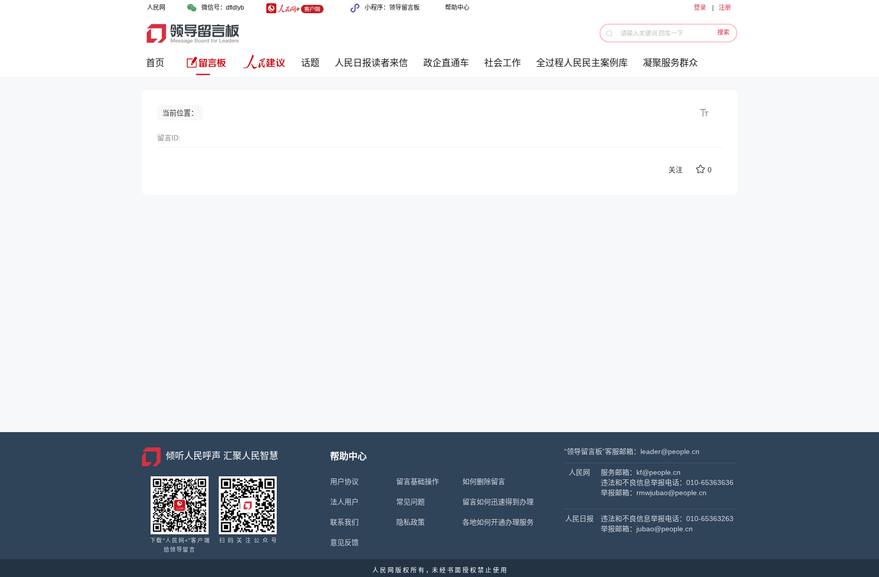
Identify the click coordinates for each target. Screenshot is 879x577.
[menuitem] (157, 67)
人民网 (156, 7)
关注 (675, 170)
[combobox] (671, 33)
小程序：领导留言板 (392, 7)
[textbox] (674, 33)
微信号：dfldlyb (222, 7)
